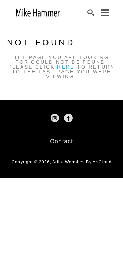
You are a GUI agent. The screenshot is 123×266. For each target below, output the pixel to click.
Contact (61, 141)
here (65, 67)
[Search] (90, 12)
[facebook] (68, 118)
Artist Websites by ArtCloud (82, 162)
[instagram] (54, 118)
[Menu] (105, 12)
